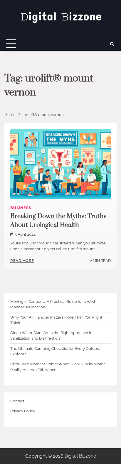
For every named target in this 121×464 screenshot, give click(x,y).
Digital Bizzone (80, 456)
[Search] (112, 44)
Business (20, 208)
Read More (22, 260)
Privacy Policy (22, 411)
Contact (17, 401)
